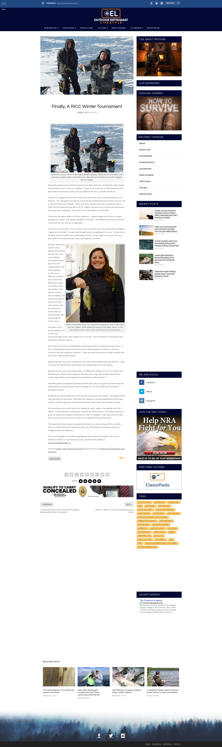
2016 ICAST (158, 536)
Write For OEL (145, 194)
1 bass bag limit (145, 510)
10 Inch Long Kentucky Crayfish (152, 517)
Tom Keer (143, 187)
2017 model (160, 539)
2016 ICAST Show (145, 539)
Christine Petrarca (146, 162)
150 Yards (172, 528)
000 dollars (164, 506)
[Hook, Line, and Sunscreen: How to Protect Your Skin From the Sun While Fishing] (146, 230)
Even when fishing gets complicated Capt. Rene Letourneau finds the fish (89, 692)
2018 (171, 539)
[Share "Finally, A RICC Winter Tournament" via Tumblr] (81, 474)
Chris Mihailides (145, 156)
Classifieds (156, 744)
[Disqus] (86, 554)
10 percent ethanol (147, 521)
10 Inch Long (173, 513)
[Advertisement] (159, 327)
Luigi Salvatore (145, 169)
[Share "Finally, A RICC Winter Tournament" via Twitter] (71, 474)
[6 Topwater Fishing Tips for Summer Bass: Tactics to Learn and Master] (163, 676)
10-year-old (143, 524)
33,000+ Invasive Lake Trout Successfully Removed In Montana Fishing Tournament (167, 243)
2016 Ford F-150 (144, 536)
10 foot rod (159, 513)
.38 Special (150, 506)
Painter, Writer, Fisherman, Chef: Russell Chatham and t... (80, 3)
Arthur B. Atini (144, 149)
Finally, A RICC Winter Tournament (70, 449)
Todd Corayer (145, 181)
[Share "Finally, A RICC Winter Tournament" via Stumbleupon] (97, 474)
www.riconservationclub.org (59, 443)
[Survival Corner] (159, 113)
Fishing (80, 112)
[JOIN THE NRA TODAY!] (159, 437)
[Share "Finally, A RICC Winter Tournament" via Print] (107, 474)
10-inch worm (166, 521)
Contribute (167, 744)
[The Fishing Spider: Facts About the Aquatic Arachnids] (59, 676)
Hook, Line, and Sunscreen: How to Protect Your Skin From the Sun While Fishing (166, 229)
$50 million (173, 502)
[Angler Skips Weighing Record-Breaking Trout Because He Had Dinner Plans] (146, 259)
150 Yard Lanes (157, 528)
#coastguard (144, 502)
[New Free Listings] (159, 479)
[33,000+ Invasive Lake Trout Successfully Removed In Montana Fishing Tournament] (146, 244)
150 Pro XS (142, 528)
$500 (139, 506)
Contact (177, 744)
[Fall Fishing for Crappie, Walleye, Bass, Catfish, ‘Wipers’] (128, 676)
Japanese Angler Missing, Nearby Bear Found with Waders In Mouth (165, 273)
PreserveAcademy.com (153, 603)
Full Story (55, 459)
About (147, 744)
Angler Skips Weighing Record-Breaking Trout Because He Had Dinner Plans (165, 258)
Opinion (142, 143)
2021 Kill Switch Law (147, 547)
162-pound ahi (144, 532)
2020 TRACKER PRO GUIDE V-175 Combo (161, 543)
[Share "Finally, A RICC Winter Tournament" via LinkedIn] (87, 474)
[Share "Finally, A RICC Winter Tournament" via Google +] (76, 474)
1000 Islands (159, 532)
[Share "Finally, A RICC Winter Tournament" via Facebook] (66, 474)
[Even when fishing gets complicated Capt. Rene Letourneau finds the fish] (94, 676)
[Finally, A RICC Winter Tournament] (86, 65)
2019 (139, 543)
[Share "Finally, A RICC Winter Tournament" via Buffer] (92, 474)
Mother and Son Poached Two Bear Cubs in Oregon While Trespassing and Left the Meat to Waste (166, 214)
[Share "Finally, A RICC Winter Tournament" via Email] (102, 474)
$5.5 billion (159, 502)
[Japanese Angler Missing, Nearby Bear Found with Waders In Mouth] (146, 275)
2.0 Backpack (143, 513)
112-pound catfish (160, 524)
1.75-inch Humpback (164, 510)
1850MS (171, 532)
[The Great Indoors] (159, 59)
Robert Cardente (146, 175)
